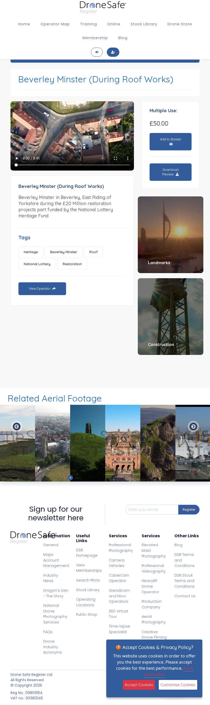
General (50, 544)
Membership (95, 37)
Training (88, 24)
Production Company (152, 604)
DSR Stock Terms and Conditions (184, 581)
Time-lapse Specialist (119, 629)
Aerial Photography (154, 619)
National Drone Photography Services (55, 614)
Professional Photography (121, 547)
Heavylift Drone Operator (150, 586)
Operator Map (55, 24)
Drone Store (179, 24)
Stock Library (144, 24)
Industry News (50, 578)
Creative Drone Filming (154, 634)
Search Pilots (88, 580)
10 (139, 477)
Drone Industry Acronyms (52, 647)
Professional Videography (154, 568)
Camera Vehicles (116, 563)
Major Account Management (56, 560)
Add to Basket (170, 139)
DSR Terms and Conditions (184, 560)
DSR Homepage (87, 552)
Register (189, 509)
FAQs (47, 631)
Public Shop (86, 614)
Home (24, 24)
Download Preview (170, 171)
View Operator (40, 288)
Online (113, 24)
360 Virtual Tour (118, 614)
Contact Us (184, 596)
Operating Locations (85, 602)
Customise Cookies (178, 684)
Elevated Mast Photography (154, 550)
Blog (123, 37)
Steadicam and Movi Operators (119, 596)
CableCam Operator (119, 578)
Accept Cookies (139, 684)
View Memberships (89, 568)
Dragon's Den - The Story (55, 593)
